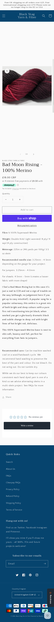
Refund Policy (12, 496)
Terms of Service (14, 510)
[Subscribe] (44, 563)
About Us (10, 469)
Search (9, 462)
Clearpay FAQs (13, 482)
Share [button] (8, 397)
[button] (3, 16)
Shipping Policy (13, 503)
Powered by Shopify (37, 616)
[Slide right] (33, 154)
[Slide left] (20, 154)
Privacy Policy (12, 489)
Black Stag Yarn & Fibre (23, 616)
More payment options (27, 225)
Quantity (6, 194)
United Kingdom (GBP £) (25, 595)
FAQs (8, 476)
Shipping (15, 189)
